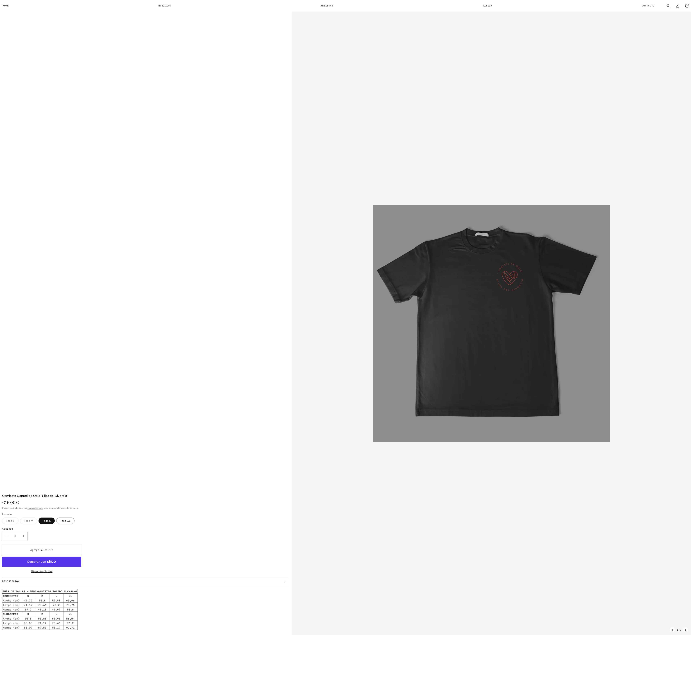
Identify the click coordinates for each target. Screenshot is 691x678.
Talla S (12, 521)
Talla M (30, 521)
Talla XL (65, 520)
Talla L (46, 520)
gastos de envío (35, 507)
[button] (668, 6)
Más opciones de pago (42, 571)
